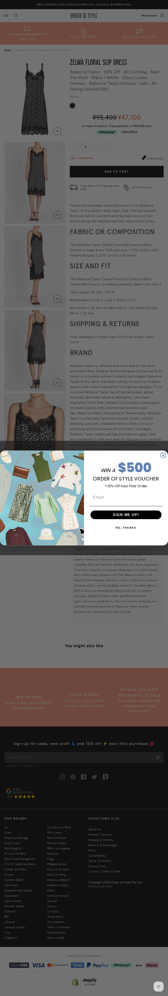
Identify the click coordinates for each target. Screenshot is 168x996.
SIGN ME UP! (126, 515)
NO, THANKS (126, 527)
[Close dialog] (163, 455)
